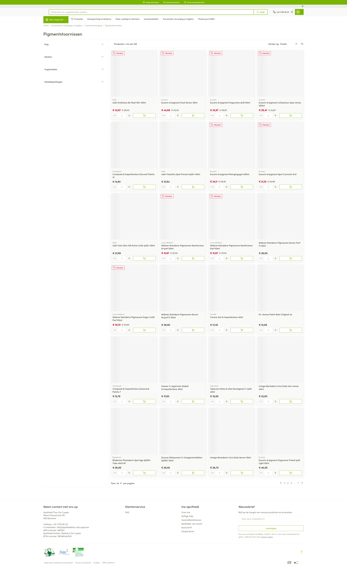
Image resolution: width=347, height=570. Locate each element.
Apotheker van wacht (191, 523)
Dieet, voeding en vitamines (61, 44)
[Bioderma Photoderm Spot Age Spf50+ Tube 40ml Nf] (134, 431)
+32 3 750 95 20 (60, 524)
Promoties (50, 25)
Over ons (185, 512)
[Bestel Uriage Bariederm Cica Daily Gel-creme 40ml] (290, 401)
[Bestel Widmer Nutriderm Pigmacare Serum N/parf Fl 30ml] (193, 330)
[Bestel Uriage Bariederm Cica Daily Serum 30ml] (242, 473)
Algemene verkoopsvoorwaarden (58, 562)
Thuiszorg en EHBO (61, 77)
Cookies (96, 562)
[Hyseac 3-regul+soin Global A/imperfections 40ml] (183, 359)
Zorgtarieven (187, 531)
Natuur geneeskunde (61, 70)
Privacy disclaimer (83, 562)
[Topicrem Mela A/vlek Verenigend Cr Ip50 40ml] (231, 359)
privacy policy (267, 536)
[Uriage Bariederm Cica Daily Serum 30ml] (231, 431)
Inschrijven (271, 528)
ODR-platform (108, 562)
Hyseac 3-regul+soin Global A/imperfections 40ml (175, 387)
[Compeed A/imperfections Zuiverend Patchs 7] (134, 359)
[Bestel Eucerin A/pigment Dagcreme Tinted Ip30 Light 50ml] (290, 473)
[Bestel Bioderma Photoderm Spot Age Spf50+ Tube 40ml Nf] (144, 473)
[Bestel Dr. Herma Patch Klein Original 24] (290, 330)
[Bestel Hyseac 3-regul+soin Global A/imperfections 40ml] (193, 401)
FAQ (127, 512)
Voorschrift (186, 527)
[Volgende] (302, 482)
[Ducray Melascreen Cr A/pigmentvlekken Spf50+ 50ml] (183, 431)
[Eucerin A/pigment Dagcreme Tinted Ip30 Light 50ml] (280, 431)
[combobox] (151, 12)
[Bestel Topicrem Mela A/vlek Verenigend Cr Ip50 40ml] (242, 401)
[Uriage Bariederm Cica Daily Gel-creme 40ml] (280, 359)
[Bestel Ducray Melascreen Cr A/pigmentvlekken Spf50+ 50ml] (193, 473)
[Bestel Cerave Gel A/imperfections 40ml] (242, 330)
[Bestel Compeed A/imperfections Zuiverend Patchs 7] (144, 401)
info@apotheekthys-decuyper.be (73, 527)
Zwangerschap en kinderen (61, 54)
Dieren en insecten (61, 85)
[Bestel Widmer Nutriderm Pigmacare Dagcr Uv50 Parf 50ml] (144, 330)
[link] (281, 482)
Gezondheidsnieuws (191, 519)
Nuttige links (187, 515)
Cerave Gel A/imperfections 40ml (226, 317)
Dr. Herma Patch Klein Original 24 (275, 314)
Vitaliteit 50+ (61, 62)
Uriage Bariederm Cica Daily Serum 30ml (230, 457)
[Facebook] (302, 552)
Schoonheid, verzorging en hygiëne (61, 34)
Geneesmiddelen (61, 93)
